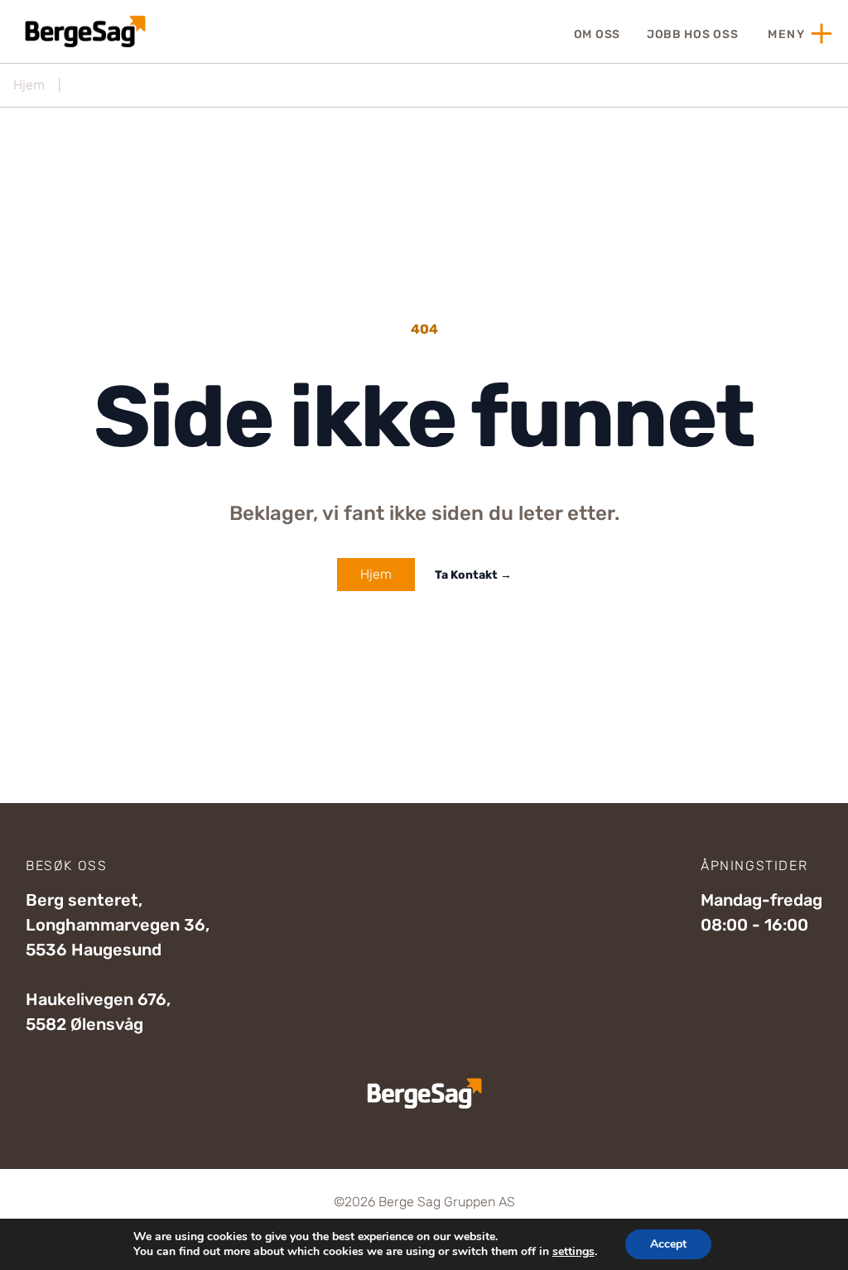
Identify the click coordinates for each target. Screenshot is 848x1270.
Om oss (597, 34)
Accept (668, 1244)
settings (573, 1251)
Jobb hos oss (692, 34)
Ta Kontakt (473, 575)
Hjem (29, 85)
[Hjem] (83, 31)
